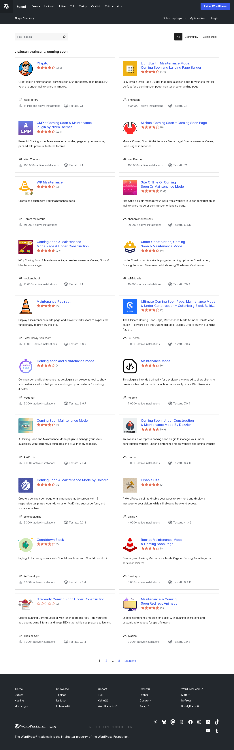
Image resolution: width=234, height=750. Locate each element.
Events (144, 694)
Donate (146, 700)
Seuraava (130, 660)
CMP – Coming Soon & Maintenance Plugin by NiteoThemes (64, 125)
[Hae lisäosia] (64, 36)
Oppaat (102, 688)
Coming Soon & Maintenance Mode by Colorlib (72, 480)
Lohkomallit (63, 706)
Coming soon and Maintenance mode (65, 361)
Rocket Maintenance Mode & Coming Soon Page (161, 542)
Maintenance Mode (155, 361)
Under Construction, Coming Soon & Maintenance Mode (163, 244)
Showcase (62, 688)
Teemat (61, 694)
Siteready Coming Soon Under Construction (71, 599)
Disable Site (150, 480)
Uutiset (19, 694)
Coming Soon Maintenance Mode (62, 420)
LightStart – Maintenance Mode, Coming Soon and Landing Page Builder (171, 65)
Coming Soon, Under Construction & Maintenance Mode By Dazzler (167, 423)
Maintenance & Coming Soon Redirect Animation (160, 601)
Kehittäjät (103, 700)
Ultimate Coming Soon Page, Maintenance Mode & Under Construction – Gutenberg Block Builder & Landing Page (178, 304)
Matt (185, 694)
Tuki (100, 694)
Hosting (19, 700)
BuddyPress (190, 706)
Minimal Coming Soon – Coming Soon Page (174, 123)
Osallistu (145, 688)
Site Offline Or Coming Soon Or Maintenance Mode (162, 184)
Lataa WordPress (215, 6)
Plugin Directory (24, 18)
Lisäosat (61, 700)
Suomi (53, 726)
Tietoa (19, 688)
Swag (145, 706)
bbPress (188, 700)
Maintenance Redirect (54, 301)
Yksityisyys (21, 706)
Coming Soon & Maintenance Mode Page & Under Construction (63, 244)
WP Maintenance (50, 182)
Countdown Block (50, 540)
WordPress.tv (107, 706)
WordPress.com (192, 688)
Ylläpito (42, 63)
